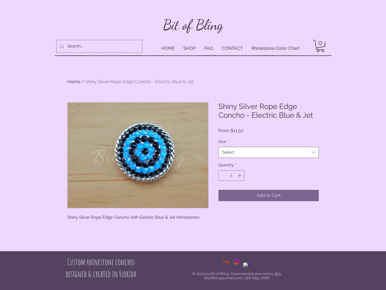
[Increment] (240, 176)
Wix (277, 274)
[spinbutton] (231, 176)
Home (73, 81)
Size (223, 141)
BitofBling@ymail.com (223, 278)
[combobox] (268, 152)
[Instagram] (236, 261)
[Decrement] (222, 176)
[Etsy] (226, 261)
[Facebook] (246, 266)
